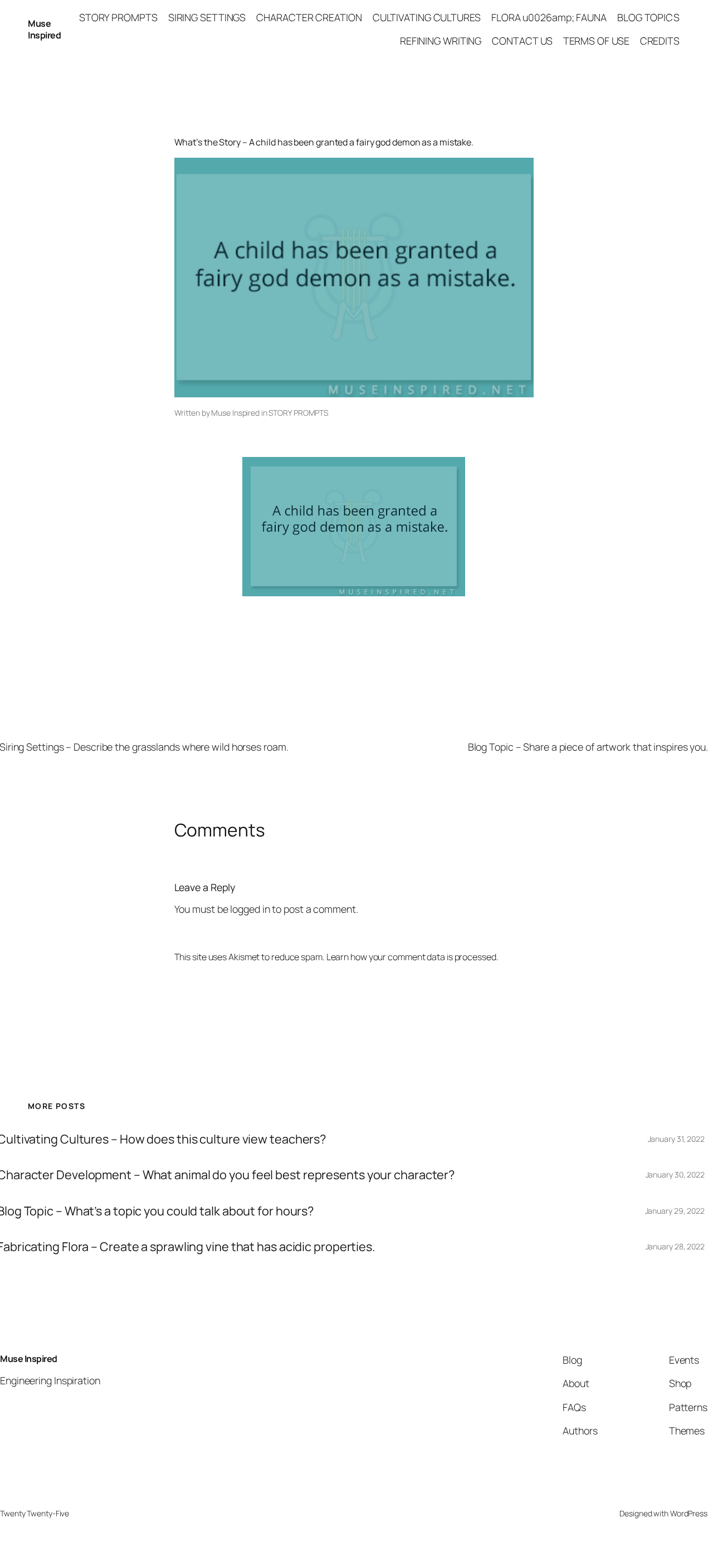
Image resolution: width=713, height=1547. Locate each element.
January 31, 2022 (676, 1139)
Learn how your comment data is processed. (412, 957)
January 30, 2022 (675, 1174)
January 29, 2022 (675, 1210)
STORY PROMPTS (298, 412)
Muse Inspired (44, 29)
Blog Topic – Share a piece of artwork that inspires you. (588, 746)
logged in (250, 909)
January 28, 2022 (675, 1246)
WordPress (688, 1513)
